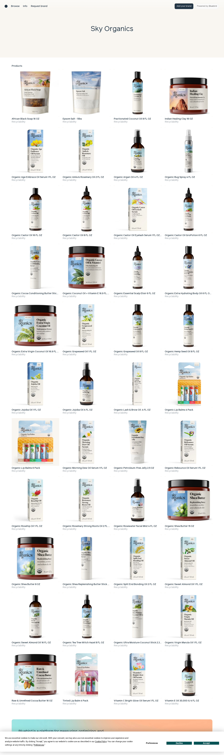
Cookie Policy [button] (101, 741)
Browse (15, 6)
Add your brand (184, 6)
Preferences (152, 743)
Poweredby (207, 6)
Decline (179, 743)
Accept (206, 743)
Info (25, 6)
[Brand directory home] (6, 6)
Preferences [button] (39, 745)
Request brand (39, 6)
